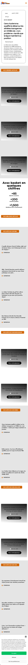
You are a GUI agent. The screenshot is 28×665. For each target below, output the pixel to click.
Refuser (14, 657)
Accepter (14, 653)
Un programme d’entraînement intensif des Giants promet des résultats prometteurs (13, 581)
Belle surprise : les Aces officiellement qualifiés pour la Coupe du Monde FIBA (13, 450)
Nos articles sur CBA (10, 565)
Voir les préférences (14, 661)
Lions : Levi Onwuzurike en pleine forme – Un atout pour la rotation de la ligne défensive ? (13, 627)
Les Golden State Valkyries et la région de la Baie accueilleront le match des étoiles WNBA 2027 (14, 472)
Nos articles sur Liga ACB (11, 487)
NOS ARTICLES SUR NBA (10, 231)
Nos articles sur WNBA (10, 410)
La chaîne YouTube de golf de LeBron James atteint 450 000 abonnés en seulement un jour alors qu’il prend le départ (12, 294)
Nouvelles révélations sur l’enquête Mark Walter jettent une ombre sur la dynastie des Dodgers (14, 162)
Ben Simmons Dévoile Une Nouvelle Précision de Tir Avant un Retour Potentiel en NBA (13, 317)
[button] (26, 636)
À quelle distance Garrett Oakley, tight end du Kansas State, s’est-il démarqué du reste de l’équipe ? (14, 92)
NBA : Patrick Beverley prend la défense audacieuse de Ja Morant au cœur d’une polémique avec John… (13, 271)
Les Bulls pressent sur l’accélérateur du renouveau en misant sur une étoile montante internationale (14, 544)
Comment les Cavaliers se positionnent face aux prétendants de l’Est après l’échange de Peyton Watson (14, 127)
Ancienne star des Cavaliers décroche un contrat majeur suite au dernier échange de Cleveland (14, 354)
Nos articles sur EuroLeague (12, 332)
